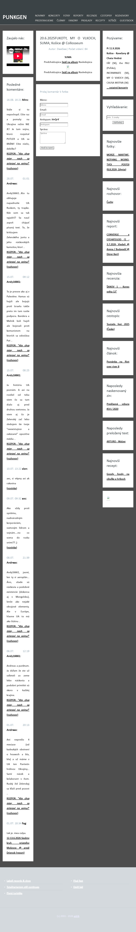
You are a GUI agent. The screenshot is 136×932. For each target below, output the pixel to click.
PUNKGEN (15, 17)
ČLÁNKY (61, 20)
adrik (76, 916)
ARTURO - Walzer (116, 441)
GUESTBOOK (126, 20)
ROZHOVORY (122, 15)
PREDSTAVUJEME (44, 20)
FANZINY (73, 20)
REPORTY (78, 15)
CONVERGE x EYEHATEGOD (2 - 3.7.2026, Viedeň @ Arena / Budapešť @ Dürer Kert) (118, 244)
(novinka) (12, 488)
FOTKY (66, 15)
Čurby (110, 202)
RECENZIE (92, 15)
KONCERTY (54, 15)
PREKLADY (86, 20)
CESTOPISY (106, 15)
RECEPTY (100, 20)
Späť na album (70, 62)
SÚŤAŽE (112, 20)
